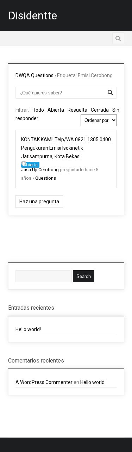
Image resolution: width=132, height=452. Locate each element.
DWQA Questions (34, 75)
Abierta (56, 110)
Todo (38, 110)
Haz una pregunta (39, 201)
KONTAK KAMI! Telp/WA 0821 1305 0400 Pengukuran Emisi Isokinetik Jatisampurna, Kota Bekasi (66, 148)
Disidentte (32, 15)
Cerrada (100, 110)
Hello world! (28, 329)
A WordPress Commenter (44, 382)
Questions (45, 178)
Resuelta (77, 110)
